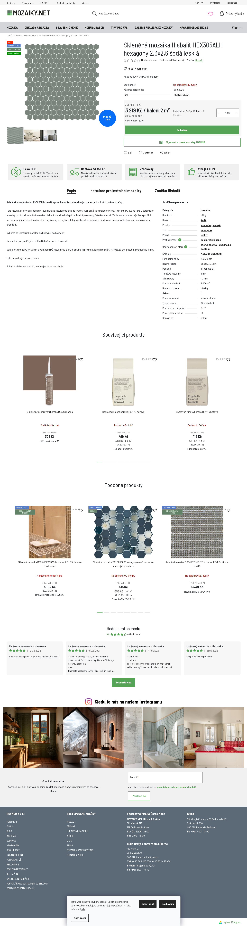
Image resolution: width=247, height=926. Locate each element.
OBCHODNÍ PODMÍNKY (17, 869)
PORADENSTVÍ (14, 859)
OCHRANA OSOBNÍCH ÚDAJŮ (20, 888)
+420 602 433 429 (161, 861)
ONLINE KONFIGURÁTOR (18, 878)
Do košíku (182, 129)
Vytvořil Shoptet (232, 922)
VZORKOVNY (13, 845)
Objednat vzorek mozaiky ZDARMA (185, 142)
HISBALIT (71, 821)
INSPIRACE (12, 835)
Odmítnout (148, 903)
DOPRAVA (11, 840)
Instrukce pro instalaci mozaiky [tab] (115, 190)
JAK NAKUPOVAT (15, 854)
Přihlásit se (139, 795)
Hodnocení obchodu (123, 628)
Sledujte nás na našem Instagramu (128, 702)
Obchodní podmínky (66, 3)
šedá (203, 220)
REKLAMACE (13, 864)
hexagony (206, 230)
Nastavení (80, 917)
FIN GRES (44, 3)
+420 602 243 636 (141, 861)
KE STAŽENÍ (12, 873)
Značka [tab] (167, 190)
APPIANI (71, 826)
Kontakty (11, 3)
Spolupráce (27, 3)
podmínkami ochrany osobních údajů (176, 787)
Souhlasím (168, 903)
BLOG (9, 831)
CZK (197, 2)
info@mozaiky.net (145, 865)
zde (83, 909)
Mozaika (205, 210)
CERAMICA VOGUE (75, 854)
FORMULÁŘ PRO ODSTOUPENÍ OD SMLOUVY (27, 883)
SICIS (69, 840)
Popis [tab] (71, 190)
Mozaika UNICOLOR (211, 253)
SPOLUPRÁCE (13, 850)
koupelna (206, 225)
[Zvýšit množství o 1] (236, 113)
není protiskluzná (211, 239)
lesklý (204, 234)
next (238, 407)
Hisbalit (199, 60)
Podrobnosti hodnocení (172, 60)
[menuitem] (12, 27)
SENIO (70, 845)
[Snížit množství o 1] (219, 113)
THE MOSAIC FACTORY (77, 831)
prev (9, 407)
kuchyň (217, 225)
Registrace (232, 2)
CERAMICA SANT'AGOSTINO (80, 850)
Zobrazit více (123, 682)
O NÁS (10, 826)
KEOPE (70, 835)
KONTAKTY (12, 821)
